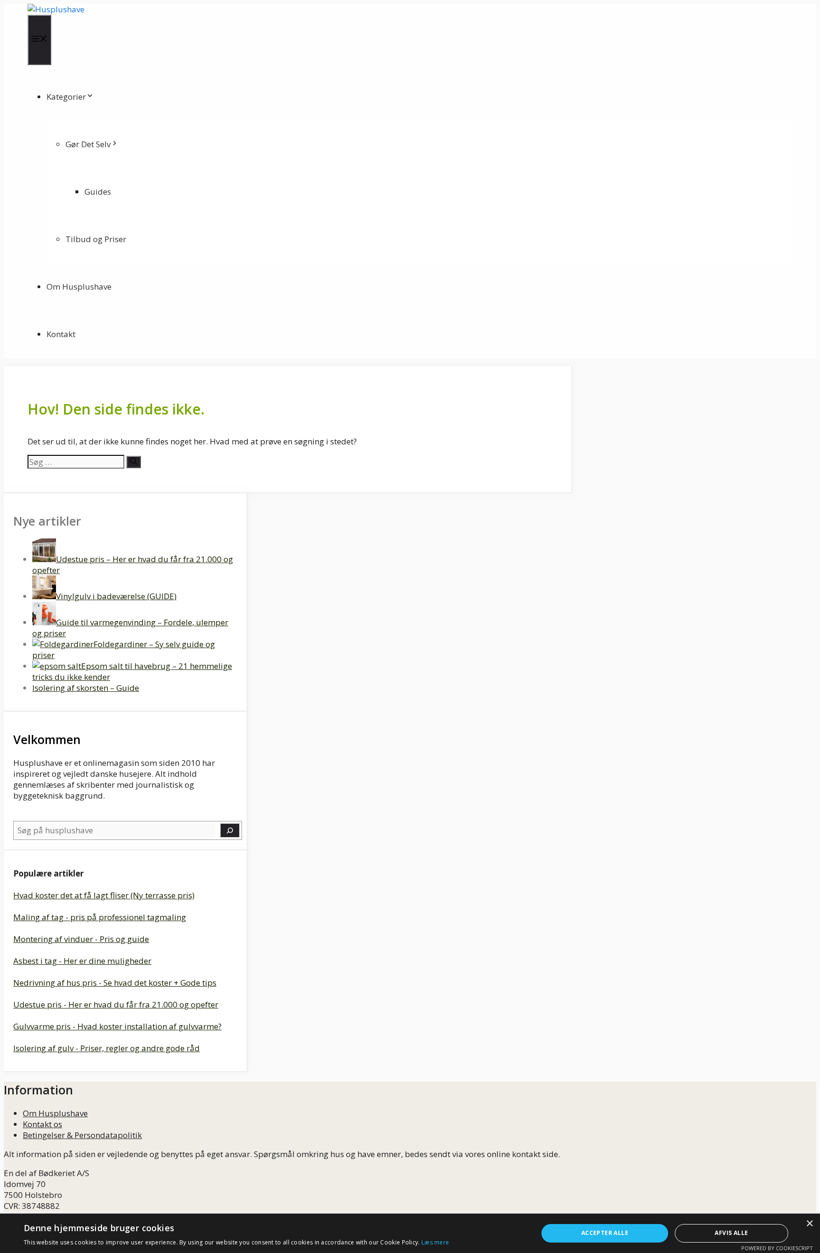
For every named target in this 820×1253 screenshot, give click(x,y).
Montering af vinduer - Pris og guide (81, 938)
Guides (97, 191)
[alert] (410, 1233)
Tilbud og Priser (95, 239)
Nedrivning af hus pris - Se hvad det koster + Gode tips (114, 982)
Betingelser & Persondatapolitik (82, 1135)
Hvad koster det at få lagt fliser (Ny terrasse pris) (104, 895)
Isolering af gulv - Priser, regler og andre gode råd (106, 1048)
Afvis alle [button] (731, 1233)
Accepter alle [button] (604, 1233)
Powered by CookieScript (777, 1248)
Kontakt (61, 334)
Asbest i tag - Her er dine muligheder (82, 960)
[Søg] (133, 462)
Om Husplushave (79, 286)
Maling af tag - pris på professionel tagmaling (99, 917)
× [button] (809, 1223)
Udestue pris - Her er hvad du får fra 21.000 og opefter (115, 1004)
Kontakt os (42, 1124)
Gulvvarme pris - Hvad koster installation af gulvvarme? (117, 1026)
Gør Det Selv (88, 144)
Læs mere (435, 1242)
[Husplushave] (56, 9)
